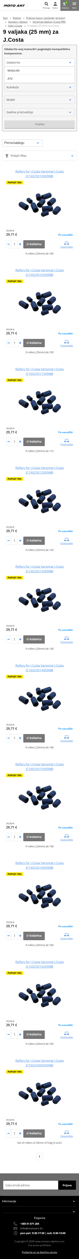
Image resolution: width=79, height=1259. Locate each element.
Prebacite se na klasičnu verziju (39, 1252)
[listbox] (39, 74)
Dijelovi (17, 18)
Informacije (9, 1201)
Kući (5, 18)
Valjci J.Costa (15, 25)
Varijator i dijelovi (18, 22)
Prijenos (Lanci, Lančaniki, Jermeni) (45, 18)
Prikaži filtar (19, 156)
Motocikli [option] (13, 70)
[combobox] (39, 62)
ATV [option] (10, 79)
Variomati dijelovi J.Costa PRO (49, 22)
